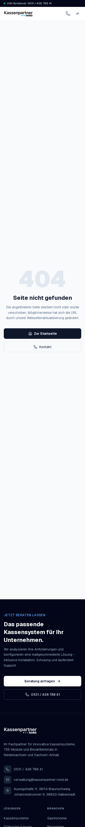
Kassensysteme (16, 818)
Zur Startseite (45, 333)
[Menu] (77, 13)
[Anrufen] (68, 13)
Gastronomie (57, 818)
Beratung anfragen (40, 681)
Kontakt (45, 347)
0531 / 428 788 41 (45, 694)
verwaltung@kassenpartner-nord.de (41, 780)
